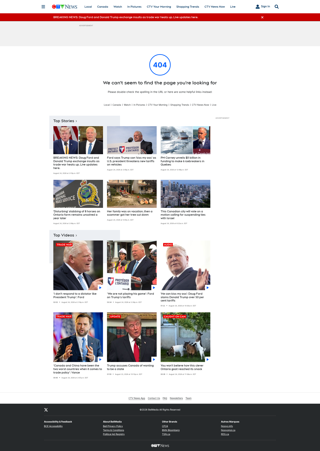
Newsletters (176, 398)
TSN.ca (166, 434)
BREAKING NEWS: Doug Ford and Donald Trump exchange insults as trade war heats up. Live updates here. (76, 163)
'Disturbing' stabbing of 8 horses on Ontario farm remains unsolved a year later (76, 215)
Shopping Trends (187, 6)
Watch (118, 6)
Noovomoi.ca (228, 430)
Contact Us (154, 398)
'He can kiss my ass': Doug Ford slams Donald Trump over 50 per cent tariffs (182, 297)
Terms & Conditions (113, 430)
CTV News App (136, 398)
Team (189, 398)
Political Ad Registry (114, 434)
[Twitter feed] (46, 410)
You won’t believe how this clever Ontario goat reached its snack (182, 367)
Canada (102, 6)
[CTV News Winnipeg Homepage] (64, 7)
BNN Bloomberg (171, 430)
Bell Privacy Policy (113, 426)
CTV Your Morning (159, 6)
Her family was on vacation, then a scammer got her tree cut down (129, 213)
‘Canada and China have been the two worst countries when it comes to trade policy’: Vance (77, 369)
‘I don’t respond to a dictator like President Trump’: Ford (74, 295)
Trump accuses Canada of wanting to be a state (130, 367)
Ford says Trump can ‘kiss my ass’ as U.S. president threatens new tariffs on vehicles (131, 161)
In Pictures (134, 6)
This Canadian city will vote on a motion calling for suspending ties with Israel (183, 215)
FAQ (165, 398)
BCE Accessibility (53, 426)
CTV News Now (214, 6)
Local (88, 6)
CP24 (165, 426)
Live (233, 6)
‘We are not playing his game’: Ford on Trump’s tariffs (130, 295)
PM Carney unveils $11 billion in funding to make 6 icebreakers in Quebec (182, 161)
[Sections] (43, 6)
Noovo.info (227, 426)
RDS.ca (225, 434)
